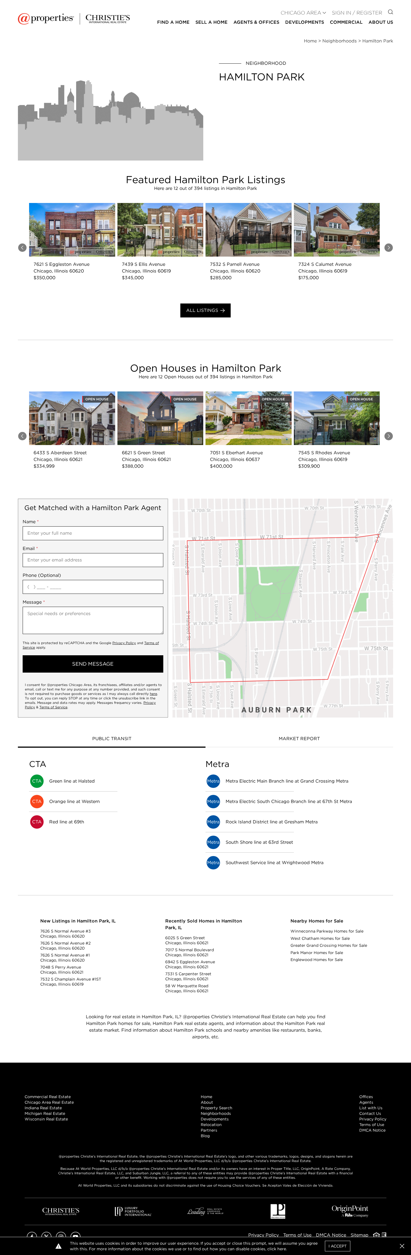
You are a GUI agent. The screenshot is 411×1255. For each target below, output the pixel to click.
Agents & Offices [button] (256, 22)
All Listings (202, 310)
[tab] (112, 739)
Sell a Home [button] (211, 22)
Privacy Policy (124, 643)
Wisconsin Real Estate (46, 1119)
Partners (209, 1130)
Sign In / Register (357, 13)
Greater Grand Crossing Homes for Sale (328, 945)
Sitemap (360, 1235)
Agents (366, 1102)
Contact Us (370, 1113)
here (153, 694)
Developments (304, 22)
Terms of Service (53, 707)
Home (206, 1096)
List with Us (370, 1108)
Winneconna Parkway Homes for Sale (326, 931)
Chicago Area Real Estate (49, 1102)
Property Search (216, 1108)
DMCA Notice (372, 1130)
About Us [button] (381, 22)
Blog (205, 1136)
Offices (366, 1096)
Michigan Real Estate (45, 1113)
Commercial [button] (346, 22)
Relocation (211, 1124)
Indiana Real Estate (43, 1108)
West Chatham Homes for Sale (320, 938)
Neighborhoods (216, 1113)
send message (93, 664)
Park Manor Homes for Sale (316, 952)
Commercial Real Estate (48, 1096)
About (207, 1102)
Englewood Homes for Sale (316, 959)
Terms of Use (371, 1124)
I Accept (338, 1246)
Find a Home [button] (173, 22)
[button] (283, 608)
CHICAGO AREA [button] (301, 13)
